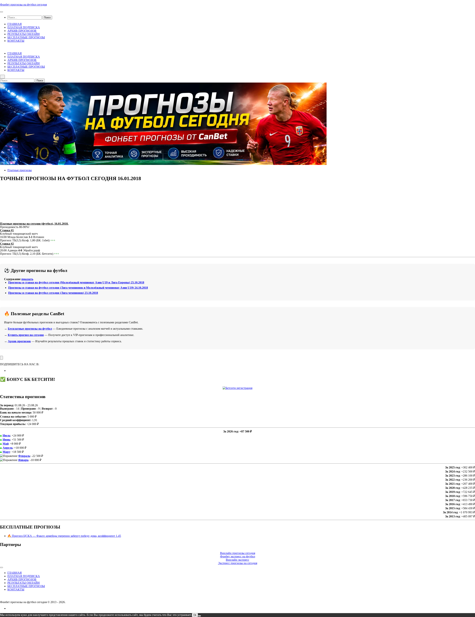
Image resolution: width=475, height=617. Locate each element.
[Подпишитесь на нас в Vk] (8, 370)
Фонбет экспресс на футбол (237, 556)
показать (27, 279)
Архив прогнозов (19, 341)
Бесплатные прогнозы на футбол (30, 328)
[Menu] (1, 11)
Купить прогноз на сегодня (26, 335)
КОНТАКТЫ (15, 40)
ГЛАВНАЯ (14, 24)
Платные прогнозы (19, 170)
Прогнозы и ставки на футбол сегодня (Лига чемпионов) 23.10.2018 (53, 292)
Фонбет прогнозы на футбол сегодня (23, 4)
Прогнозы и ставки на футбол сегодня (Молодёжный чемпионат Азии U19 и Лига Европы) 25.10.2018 (76, 282)
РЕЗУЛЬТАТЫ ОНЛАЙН (23, 34)
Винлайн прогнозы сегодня (237, 553)
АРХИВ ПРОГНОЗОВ (21, 30)
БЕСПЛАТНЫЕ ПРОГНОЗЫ (26, 37)
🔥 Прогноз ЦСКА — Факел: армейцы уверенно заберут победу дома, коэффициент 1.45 (64, 535)
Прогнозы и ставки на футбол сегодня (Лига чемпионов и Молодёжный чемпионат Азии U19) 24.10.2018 (78, 287)
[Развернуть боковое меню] (1, 358)
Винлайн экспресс (237, 559)
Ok (194, 615)
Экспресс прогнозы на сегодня (237, 563)
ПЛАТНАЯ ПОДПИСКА (23, 27)
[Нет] (199, 615)
